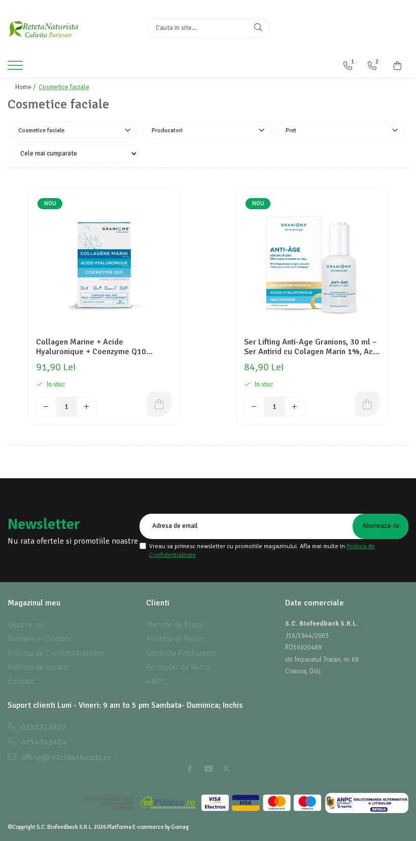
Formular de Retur (178, 667)
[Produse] (16, 68)
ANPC (156, 681)
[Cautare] (258, 27)
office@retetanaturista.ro (65, 757)
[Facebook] (190, 769)
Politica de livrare (38, 667)
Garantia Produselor (181, 653)
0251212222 (42, 727)
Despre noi (26, 625)
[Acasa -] (69, 28)
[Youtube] (208, 769)
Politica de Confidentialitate (56, 653)
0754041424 (42, 742)
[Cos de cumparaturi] (397, 66)
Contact (21, 681)
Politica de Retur (175, 639)
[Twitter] (226, 769)
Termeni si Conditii (40, 639)
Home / (26, 87)
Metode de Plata (174, 625)
